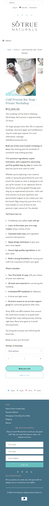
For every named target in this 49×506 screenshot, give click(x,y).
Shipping (9, 419)
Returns (8, 423)
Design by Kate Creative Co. (33, 492)
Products (16, 50)
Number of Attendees (14, 346)
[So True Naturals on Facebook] (17, 15)
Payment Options (12, 412)
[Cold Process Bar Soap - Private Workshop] (21, 77)
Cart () (24, 7)
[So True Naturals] (24, 27)
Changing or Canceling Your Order (18, 416)
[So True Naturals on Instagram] (26, 15)
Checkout (33, 7)
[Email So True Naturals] (31, 15)
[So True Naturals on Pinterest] (22, 15)
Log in (14, 7)
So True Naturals (17, 492)
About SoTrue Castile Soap (15, 409)
